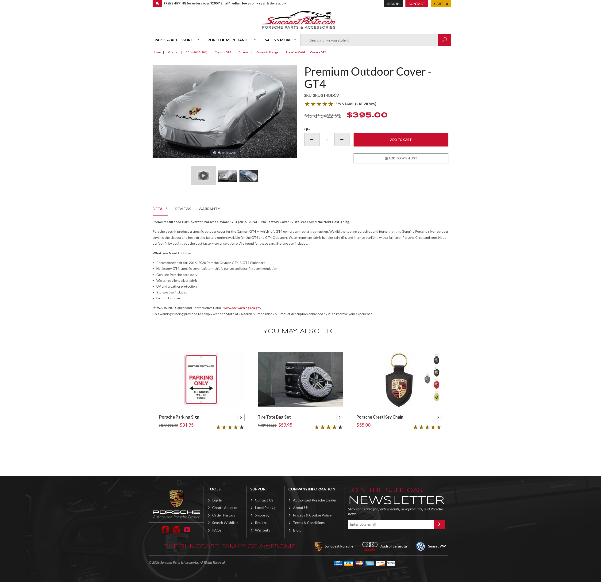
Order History (223, 515)
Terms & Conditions (309, 522)
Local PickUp (266, 507)
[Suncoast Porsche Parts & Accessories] (298, 20)
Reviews (183, 208)
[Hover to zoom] (225, 111)
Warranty (209, 208)
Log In (217, 500)
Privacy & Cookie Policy (312, 515)
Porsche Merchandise (230, 40)
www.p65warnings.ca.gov (242, 308)
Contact (416, 4)
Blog (297, 530)
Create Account (225, 507)
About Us (300, 507)
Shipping (262, 515)
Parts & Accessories (175, 40)
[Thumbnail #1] (227, 175)
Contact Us (264, 500)
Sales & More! (279, 40)
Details (160, 208)
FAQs (216, 530)
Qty (307, 129)
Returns (261, 522)
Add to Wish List (402, 158)
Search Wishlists (225, 522)
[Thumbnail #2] (248, 175)
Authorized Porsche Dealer (314, 500)
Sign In (393, 4)
